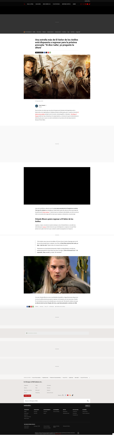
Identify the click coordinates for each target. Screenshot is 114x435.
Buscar (88, 401)
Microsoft (37, 390)
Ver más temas (27, 395)
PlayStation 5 (56, 4)
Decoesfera (75, 413)
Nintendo (44, 31)
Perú (36, 387)
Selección (38, 4)
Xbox (68, 31)
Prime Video (39, 31)
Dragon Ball (78, 31)
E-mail (50, 52)
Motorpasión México (66, 426)
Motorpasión (65, 411)
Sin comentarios (40, 52)
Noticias (41, 306)
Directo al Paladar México (56, 427)
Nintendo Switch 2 (50, 31)
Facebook (81, 4)
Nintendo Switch (66, 4)
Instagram (85, 4)
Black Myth (77, 377)
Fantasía (52, 306)
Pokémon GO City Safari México (55, 377)
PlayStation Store (45, 377)
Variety (44, 227)
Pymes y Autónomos (86, 413)
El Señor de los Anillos (60, 306)
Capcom (48, 390)
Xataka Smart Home (27, 416)
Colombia (49, 385)
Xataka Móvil (26, 413)
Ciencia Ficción (50, 392)
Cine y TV (46, 306)
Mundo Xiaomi (26, 418)
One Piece (64, 31)
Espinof (45, 413)
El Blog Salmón (85, 411)
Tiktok (89, 4)
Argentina (26, 385)
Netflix (34, 31)
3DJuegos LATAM (37, 426)
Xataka (25, 411)
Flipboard (48, 52)
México (25, 387)
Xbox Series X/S (47, 4)
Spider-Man (71, 377)
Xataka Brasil (26, 427)
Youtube (87, 4)
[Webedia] (87, 1)
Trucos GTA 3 (65, 377)
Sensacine (45, 411)
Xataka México (26, 426)
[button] (42, 105)
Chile (37, 385)
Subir (87, 405)
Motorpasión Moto (66, 413)
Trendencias (75, 411)
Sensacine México (47, 426)
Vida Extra (35, 413)
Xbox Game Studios (28, 390)
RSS (70, 395)
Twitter (83, 4)
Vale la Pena (30, 4)
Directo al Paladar (56, 411)
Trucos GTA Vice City (84, 377)
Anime (74, 4)
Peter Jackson (46, 212)
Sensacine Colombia (47, 427)
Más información (58, 433)
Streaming (38, 392)
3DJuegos (35, 411)
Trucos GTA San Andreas (36, 377)
